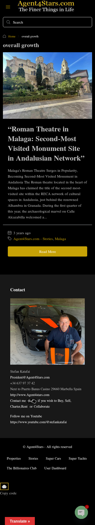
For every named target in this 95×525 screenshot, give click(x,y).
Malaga (60, 238)
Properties (14, 458)
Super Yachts (78, 458)
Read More (47, 251)
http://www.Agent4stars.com (29, 394)
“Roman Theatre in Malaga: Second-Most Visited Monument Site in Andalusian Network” (46, 143)
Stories (33, 458)
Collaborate (42, 406)
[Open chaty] (81, 512)
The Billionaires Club (22, 468)
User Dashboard (55, 468)
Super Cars (53, 458)
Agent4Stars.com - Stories (33, 238)
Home (11, 36)
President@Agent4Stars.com (30, 377)
